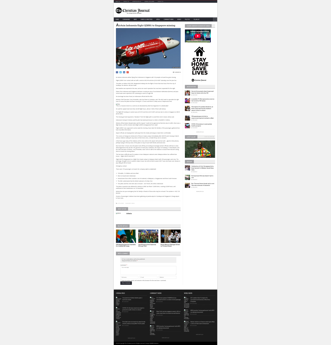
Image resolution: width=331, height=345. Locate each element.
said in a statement (150, 169)
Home (117, 19)
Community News (169, 19)
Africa (158, 19)
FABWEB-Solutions (153, 343)
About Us (118, 1)
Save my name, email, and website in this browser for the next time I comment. (144, 280)
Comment (123, 265)
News (135, 19)
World (179, 19)
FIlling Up (196, 19)
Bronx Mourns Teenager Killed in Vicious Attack (170, 245)
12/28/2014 (177, 72)
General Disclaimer (149, 1)
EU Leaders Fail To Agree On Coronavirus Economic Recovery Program (200, 299)
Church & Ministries (146, 19)
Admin (129, 213)
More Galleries (208, 136)
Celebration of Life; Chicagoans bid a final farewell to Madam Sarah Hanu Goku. (202, 168)
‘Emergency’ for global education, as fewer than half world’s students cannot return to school (202, 108)
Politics (187, 19)
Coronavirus (126, 19)
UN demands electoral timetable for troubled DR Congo (126, 245)
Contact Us (126, 1)
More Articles (200, 132)
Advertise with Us (136, 1)
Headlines (128, 203)
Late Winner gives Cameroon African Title (147, 245)
